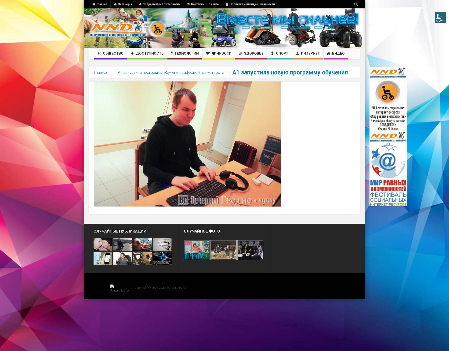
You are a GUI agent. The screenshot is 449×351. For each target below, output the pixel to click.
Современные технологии (161, 4)
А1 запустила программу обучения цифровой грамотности (171, 72)
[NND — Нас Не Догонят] (127, 28)
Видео (338, 53)
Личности (221, 53)
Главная (101, 4)
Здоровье (254, 53)
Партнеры (125, 4)
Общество (113, 53)
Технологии (186, 53)
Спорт (282, 53)
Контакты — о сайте (205, 4)
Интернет (310, 53)
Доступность (150, 53)
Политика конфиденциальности (252, 4)
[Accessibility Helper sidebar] (440, 17)
